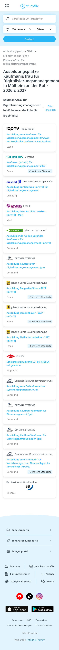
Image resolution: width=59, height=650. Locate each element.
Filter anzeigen (51, 108)
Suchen (29, 39)
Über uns (15, 566)
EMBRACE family (36, 639)
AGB (29, 620)
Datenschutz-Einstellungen (19, 625)
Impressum (17, 620)
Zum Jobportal (20, 551)
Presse (50, 581)
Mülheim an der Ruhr (15, 55)
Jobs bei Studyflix (44, 566)
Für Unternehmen (20, 573)
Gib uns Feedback (44, 625)
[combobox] (45, 29)
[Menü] (7, 6)
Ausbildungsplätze (13, 51)
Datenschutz (41, 620)
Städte (30, 51)
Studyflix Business (20, 581)
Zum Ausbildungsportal (25, 540)
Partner (50, 573)
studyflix (32, 6)
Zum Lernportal (21, 529)
